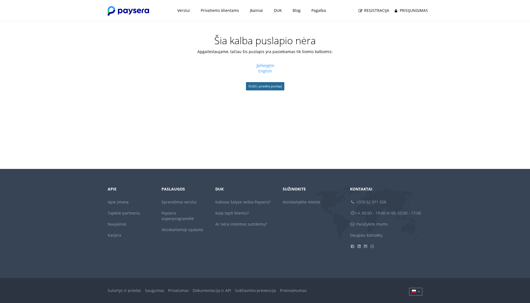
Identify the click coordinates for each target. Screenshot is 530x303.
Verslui (183, 10)
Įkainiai (256, 10)
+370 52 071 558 (370, 202)
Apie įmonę (118, 202)
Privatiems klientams (220, 10)
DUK (278, 10)
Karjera (114, 235)
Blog (297, 10)
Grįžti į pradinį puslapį (265, 86)
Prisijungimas (413, 10)
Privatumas (178, 290)
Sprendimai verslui (179, 202)
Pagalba (318, 10)
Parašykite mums (371, 224)
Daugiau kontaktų (366, 235)
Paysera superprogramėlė (177, 215)
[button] (415, 292)
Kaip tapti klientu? (232, 213)
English (265, 71)
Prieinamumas (293, 290)
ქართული (265, 65)
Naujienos (117, 224)
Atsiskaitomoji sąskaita (182, 229)
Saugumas (154, 290)
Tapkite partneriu (124, 213)
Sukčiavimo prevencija (255, 290)
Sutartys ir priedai (124, 290)
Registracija (376, 10)
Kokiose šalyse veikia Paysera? (243, 202)
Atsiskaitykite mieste (301, 202)
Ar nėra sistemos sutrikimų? (241, 224)
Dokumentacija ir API (212, 290)
